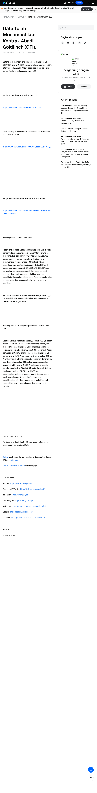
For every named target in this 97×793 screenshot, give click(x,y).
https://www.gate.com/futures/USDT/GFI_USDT (23, 107)
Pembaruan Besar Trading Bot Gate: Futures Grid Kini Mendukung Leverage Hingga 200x (76, 164)
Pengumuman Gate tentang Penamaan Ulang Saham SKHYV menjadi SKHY (73, 120)
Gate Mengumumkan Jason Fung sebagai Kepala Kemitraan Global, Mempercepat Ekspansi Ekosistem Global (74, 109)
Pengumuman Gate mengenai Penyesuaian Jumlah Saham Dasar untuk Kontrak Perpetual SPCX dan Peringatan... (74, 153)
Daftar (79, 3)
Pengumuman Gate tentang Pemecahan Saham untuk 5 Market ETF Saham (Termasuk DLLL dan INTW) (75, 140)
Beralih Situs (86, 9)
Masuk (71, 3)
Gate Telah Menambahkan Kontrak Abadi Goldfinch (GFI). (39, 17)
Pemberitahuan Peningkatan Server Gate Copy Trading (75, 130)
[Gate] (9, 2)
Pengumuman (8, 17)
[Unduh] (91, 770)
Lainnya (21, 17)
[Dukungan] (91, 778)
